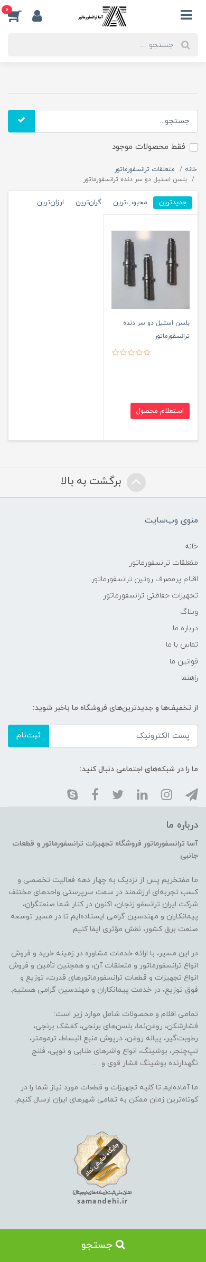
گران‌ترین (88, 202)
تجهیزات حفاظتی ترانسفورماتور (150, 596)
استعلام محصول (160, 411)
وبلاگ (189, 612)
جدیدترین (172, 202)
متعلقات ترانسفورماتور (163, 563)
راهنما (189, 678)
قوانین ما (184, 662)
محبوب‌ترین (130, 202)
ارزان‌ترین (50, 202)
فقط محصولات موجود (148, 147)
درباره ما (185, 628)
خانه (191, 547)
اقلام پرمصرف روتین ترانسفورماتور (144, 579)
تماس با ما (182, 645)
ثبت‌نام (28, 735)
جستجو (98, 1245)
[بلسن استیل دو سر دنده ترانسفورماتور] (150, 268)
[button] (20, 15)
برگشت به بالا (92, 482)
